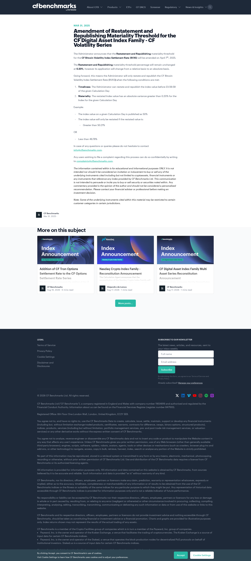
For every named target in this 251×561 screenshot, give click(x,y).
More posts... (125, 303)
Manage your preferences (190, 383)
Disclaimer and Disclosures (45, 364)
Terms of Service (46, 345)
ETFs (128, 7)
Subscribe (166, 369)
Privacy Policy (44, 351)
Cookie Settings (46, 356)
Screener (155, 7)
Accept (181, 555)
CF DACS (141, 7)
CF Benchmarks (51, 213)
